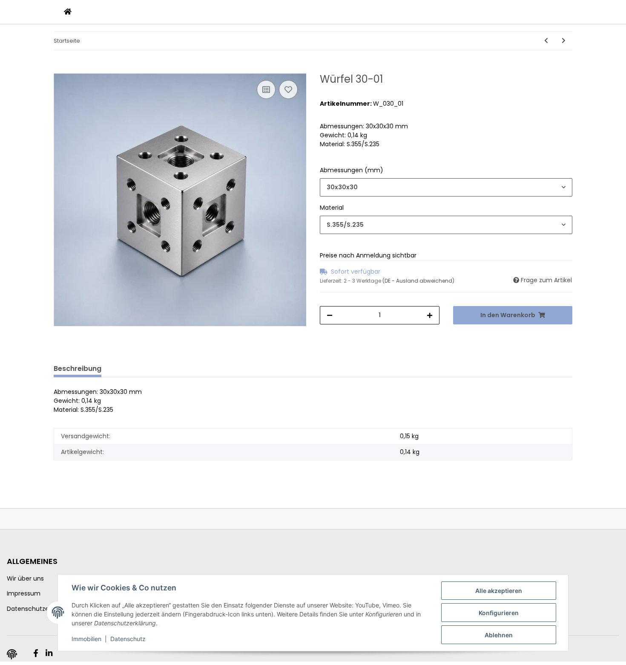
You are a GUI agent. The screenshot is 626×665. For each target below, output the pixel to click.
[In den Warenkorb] (60, 68)
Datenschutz (128, 638)
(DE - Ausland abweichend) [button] (418, 280)
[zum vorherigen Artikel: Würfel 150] (546, 41)
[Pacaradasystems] (68, 12)
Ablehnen (499, 635)
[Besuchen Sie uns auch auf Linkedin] (49, 653)
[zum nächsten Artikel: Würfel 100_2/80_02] (563, 41)
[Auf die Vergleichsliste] (266, 89)
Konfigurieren (499, 612)
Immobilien (86, 638)
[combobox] (446, 187)
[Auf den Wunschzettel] (288, 89)
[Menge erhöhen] (429, 315)
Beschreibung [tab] (77, 368)
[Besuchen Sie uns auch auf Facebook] (35, 653)
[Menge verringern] (329, 315)
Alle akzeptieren (498, 590)
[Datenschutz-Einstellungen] (12, 654)
